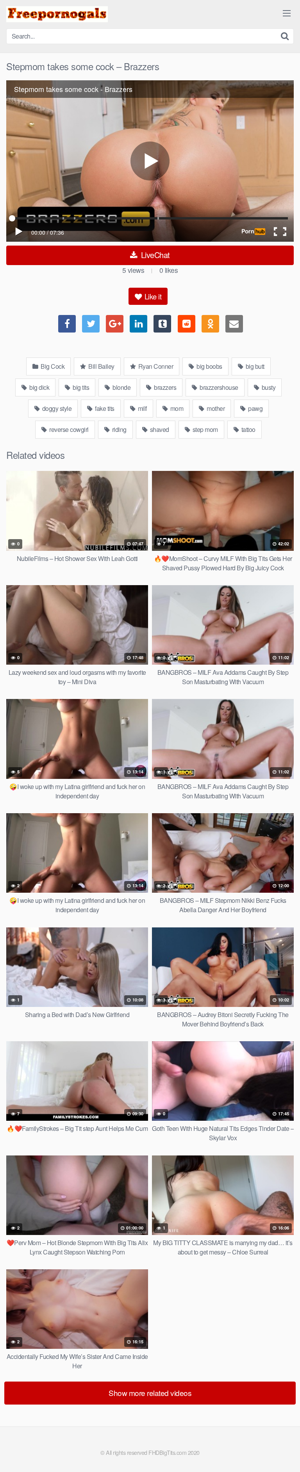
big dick (39, 387)
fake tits (104, 408)
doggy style (56, 408)
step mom (204, 429)
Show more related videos (150, 1392)
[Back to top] (286, 1454)
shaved (158, 429)
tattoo (247, 429)
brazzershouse (218, 387)
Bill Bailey (100, 366)
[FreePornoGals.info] (57, 14)
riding (119, 429)
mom (176, 408)
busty (267, 387)
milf (141, 408)
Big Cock (52, 366)
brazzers (165, 387)
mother (215, 408)
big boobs (208, 366)
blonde (121, 387)
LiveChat (154, 254)
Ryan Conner (155, 366)
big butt (254, 366)
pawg (255, 408)
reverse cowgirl (68, 429)
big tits (80, 387)
